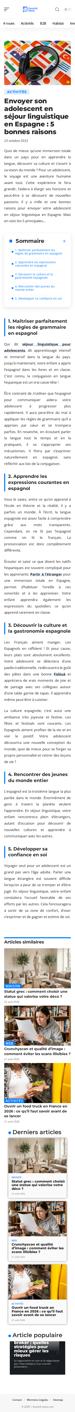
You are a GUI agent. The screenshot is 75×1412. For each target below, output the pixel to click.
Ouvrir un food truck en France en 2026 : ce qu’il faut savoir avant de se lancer (35, 1111)
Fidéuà (59, 674)
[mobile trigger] (7, 9)
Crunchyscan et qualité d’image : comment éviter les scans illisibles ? (38, 1248)
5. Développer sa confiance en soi (38, 298)
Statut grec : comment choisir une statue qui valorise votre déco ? (38, 1185)
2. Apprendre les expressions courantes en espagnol (35, 263)
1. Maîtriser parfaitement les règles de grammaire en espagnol (38, 251)
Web (9, 1043)
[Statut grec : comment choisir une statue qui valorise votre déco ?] (37, 968)
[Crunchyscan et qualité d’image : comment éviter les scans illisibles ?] (37, 1026)
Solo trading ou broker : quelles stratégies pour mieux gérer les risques (31, 1347)
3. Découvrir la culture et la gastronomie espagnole (34, 276)
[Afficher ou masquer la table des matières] (55, 241)
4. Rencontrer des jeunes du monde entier (35, 288)
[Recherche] (57, 9)
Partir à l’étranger (46, 574)
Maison (13, 986)
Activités (17, 92)
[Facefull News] (30, 9)
